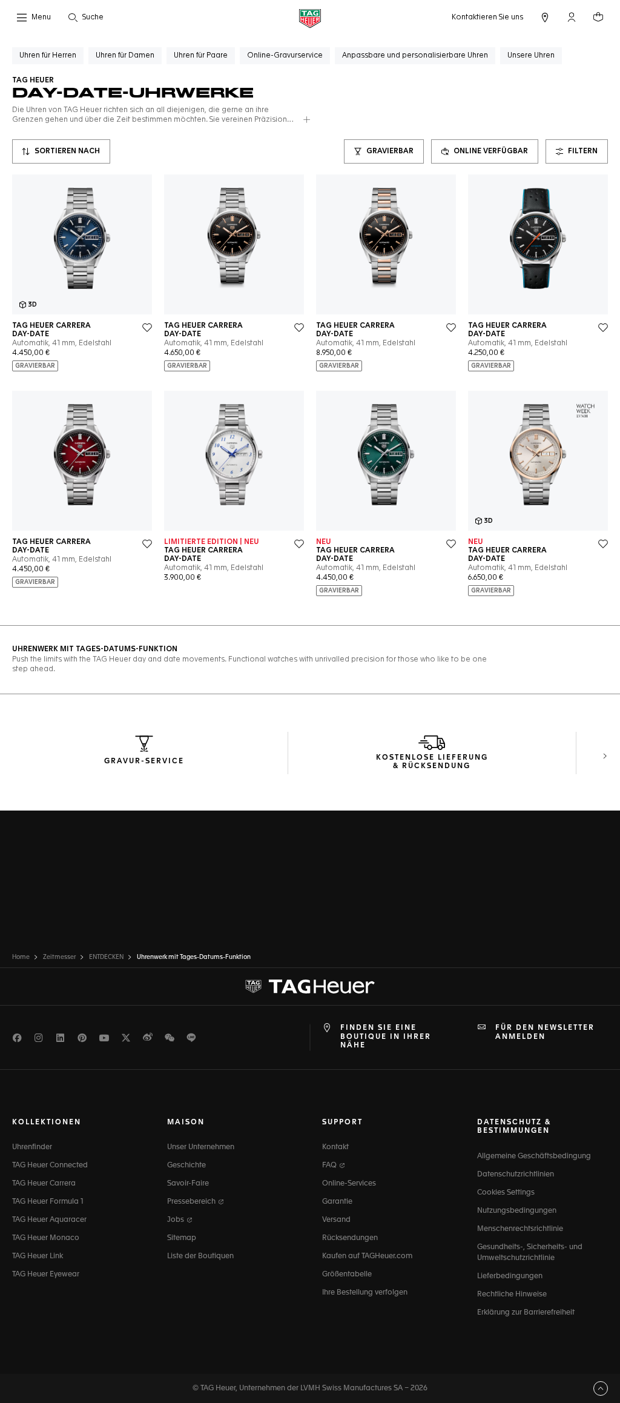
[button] (571, 17)
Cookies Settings (506, 1192)
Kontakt (335, 1147)
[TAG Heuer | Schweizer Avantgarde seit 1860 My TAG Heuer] (310, 986)
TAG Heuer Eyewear (45, 1274)
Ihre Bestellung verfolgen (364, 1292)
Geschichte (186, 1165)
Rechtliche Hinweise (512, 1294)
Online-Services (349, 1183)
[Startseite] (310, 17)
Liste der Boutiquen (200, 1256)
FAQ (330, 1165)
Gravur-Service (144, 761)
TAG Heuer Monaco (45, 1238)
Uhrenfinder (32, 1147)
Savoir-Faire (188, 1183)
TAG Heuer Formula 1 (48, 1202)
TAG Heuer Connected (50, 1165)
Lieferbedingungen (509, 1276)
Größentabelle (347, 1274)
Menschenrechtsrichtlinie (520, 1229)
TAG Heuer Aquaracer (49, 1220)
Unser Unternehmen (200, 1147)
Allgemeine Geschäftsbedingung (534, 1156)
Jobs (176, 1220)
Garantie (337, 1202)
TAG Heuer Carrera (44, 1183)
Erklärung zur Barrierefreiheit (526, 1312)
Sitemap (181, 1238)
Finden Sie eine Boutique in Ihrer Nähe (385, 1036)
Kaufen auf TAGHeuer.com (367, 1256)
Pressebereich (192, 1202)
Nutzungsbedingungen (516, 1211)
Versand (336, 1220)
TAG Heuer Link (37, 1256)
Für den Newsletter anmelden (545, 1032)
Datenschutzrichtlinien (515, 1174)
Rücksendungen (350, 1238)
